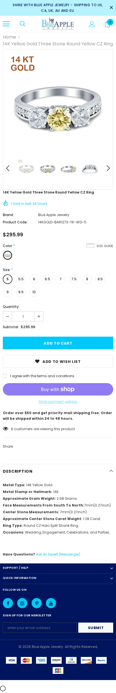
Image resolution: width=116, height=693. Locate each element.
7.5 (74, 279)
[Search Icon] (22, 24)
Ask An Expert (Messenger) (58, 554)
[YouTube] (51, 603)
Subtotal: (11, 327)
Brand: (8, 214)
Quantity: (11, 306)
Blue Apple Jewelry (53, 214)
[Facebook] (8, 603)
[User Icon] (92, 24)
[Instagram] (22, 603)
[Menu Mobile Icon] (6, 24)
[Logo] (58, 24)
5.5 (21, 279)
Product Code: (15, 222)
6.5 (47, 279)
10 (34, 292)
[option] (58, 104)
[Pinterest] (37, 603)
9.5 (21, 292)
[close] (111, 8)
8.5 (100, 279)
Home (9, 37)
